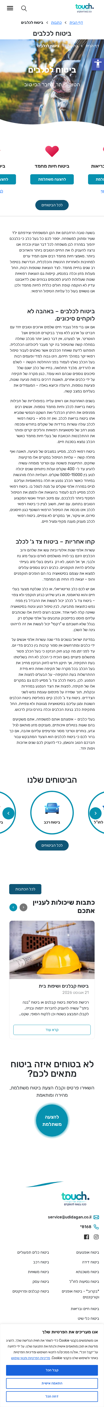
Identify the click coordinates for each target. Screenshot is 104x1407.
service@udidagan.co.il (69, 1217)
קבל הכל (52, 1370)
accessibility (98, 64)
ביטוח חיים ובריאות (85, 1308)
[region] (52, 1365)
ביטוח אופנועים (87, 1252)
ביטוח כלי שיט (88, 1318)
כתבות (56, 22)
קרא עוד (52, 1029)
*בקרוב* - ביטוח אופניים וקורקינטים (80, 1294)
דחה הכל (52, 1396)
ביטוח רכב (41, 1262)
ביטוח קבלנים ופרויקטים (30, 1291)
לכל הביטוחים (52, 205)
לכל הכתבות (25, 889)
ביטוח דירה (90, 1262)
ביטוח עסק (40, 1281)
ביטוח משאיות (38, 1271)
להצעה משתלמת (52, 179)
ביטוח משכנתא (87, 1271)
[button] (8, 813)
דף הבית (76, 22)
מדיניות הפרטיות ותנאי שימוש (30, 1358)
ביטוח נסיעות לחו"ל (84, 1281)
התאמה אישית (52, 1383)
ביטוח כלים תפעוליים (33, 1252)
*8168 (85, 1227)
